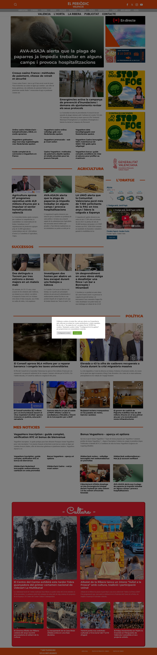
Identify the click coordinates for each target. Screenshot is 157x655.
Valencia (44, 14)
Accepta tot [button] (77, 333)
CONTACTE (109, 14)
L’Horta (59, 14)
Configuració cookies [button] (64, 333)
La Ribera (74, 14)
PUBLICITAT (91, 14)
